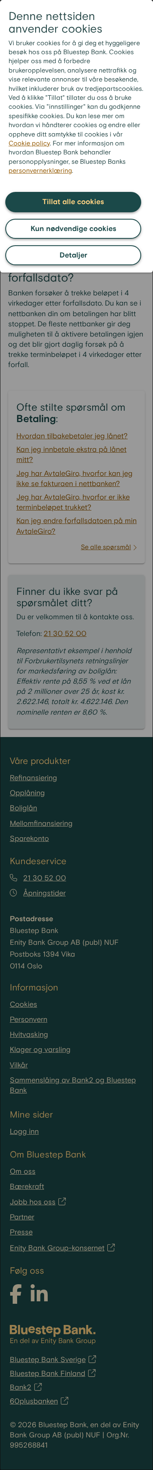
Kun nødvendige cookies (73, 228)
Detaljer (73, 255)
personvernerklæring (40, 171)
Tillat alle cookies (73, 202)
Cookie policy (29, 143)
